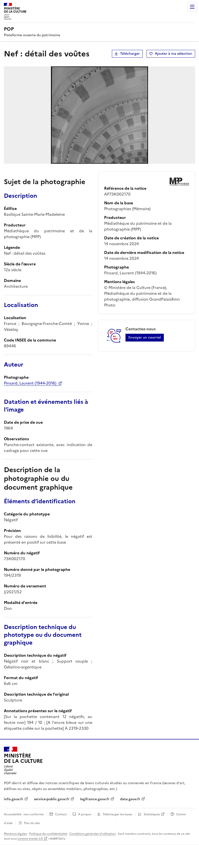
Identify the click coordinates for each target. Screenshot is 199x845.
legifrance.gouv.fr (94, 799)
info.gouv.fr (13, 799)
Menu (192, 7)
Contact (61, 814)
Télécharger (130, 53)
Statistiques (152, 814)
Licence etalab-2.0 (30, 838)
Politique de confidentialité (48, 834)
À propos (84, 814)
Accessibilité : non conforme (24, 814)
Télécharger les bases (117, 814)
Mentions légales (15, 834)
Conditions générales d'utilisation (92, 834)
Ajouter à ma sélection (173, 53)
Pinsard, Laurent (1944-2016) (30, 383)
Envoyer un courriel (144, 337)
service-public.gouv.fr (51, 799)
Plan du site (32, 823)
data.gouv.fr (130, 799)
